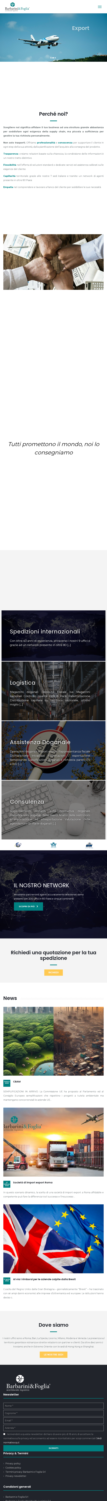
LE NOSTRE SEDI (53, 1354)
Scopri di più (27, 906)
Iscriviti (53, 1448)
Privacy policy (13, 1463)
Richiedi (53, 972)
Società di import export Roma (33, 1182)
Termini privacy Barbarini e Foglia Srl (25, 1472)
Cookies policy (13, 1467)
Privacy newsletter (15, 1476)
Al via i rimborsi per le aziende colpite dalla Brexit (44, 1279)
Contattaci (28, 50)
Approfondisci (12, 50)
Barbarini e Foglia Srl (16, 1497)
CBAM (17, 1081)
